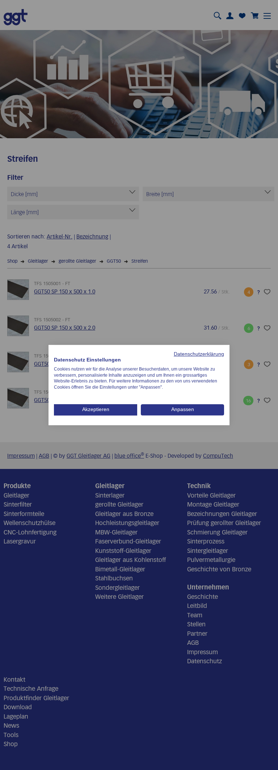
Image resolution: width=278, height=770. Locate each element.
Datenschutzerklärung (199, 354)
